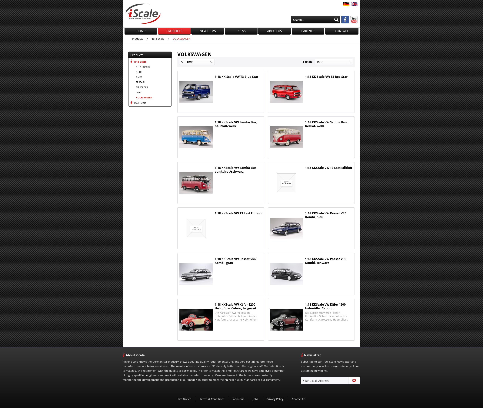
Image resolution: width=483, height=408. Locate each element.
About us (239, 399)
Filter (188, 62)
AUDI (139, 72)
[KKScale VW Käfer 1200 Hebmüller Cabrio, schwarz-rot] (286, 320)
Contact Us (298, 399)
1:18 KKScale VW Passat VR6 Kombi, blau (325, 215)
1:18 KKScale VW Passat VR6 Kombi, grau (235, 261)
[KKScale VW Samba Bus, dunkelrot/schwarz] (195, 183)
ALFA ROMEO (143, 67)
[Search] (336, 19)
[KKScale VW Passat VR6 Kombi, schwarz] (286, 274)
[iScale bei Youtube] (354, 19)
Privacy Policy (275, 399)
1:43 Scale (139, 103)
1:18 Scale (139, 61)
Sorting (307, 61)
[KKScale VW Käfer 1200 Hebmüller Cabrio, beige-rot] (195, 320)
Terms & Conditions (212, 399)
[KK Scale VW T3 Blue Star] (195, 92)
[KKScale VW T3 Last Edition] (286, 183)
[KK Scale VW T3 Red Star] (286, 92)
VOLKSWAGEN (144, 97)
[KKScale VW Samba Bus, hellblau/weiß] (195, 137)
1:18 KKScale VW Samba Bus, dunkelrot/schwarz (236, 169)
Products (136, 55)
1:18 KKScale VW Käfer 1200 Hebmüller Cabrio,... (325, 306)
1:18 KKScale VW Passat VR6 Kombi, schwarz (325, 261)
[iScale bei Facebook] (345, 20)
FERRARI (140, 82)
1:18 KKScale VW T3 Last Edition (328, 168)
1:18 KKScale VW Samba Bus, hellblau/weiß (236, 124)
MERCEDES (142, 87)
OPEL (139, 92)
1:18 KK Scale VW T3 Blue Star (236, 77)
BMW (139, 77)
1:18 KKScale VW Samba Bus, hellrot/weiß (326, 124)
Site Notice (185, 399)
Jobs (256, 399)
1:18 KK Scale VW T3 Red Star (326, 77)
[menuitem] (315, 19)
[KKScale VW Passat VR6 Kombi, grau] (195, 274)
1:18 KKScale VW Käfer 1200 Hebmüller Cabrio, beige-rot (235, 306)
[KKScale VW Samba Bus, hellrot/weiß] (286, 137)
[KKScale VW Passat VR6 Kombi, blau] (286, 228)
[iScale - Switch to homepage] (143, 13)
